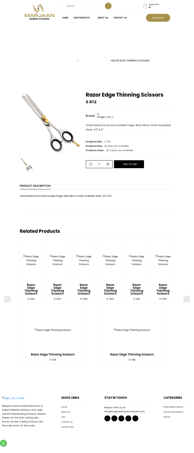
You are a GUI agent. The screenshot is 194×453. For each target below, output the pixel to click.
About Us (103, 17)
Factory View (67, 427)
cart (63, 417)
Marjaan (86, 447)
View (38, 260)
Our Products (82, 17)
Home (65, 17)
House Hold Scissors (173, 412)
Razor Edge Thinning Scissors (31, 289)
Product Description (35, 186)
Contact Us (120, 17)
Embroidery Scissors (173, 407)
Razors (167, 417)
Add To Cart (130, 164)
